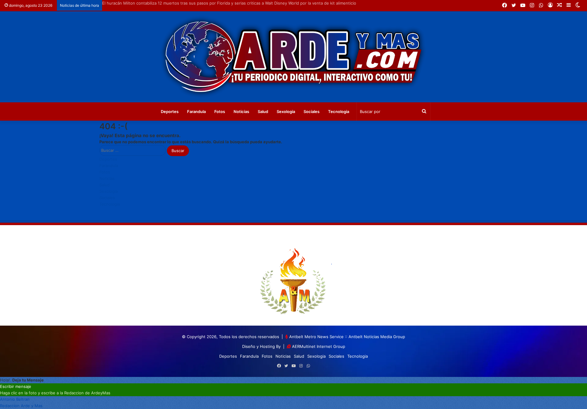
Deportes (170, 111)
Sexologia (286, 111)
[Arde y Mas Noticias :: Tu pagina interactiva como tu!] (293, 57)
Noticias (241, 111)
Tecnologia (338, 111)
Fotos (219, 111)
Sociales (311, 111)
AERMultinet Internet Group (318, 346)
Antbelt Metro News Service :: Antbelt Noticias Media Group (347, 336)
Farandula (196, 111)
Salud (263, 111)
